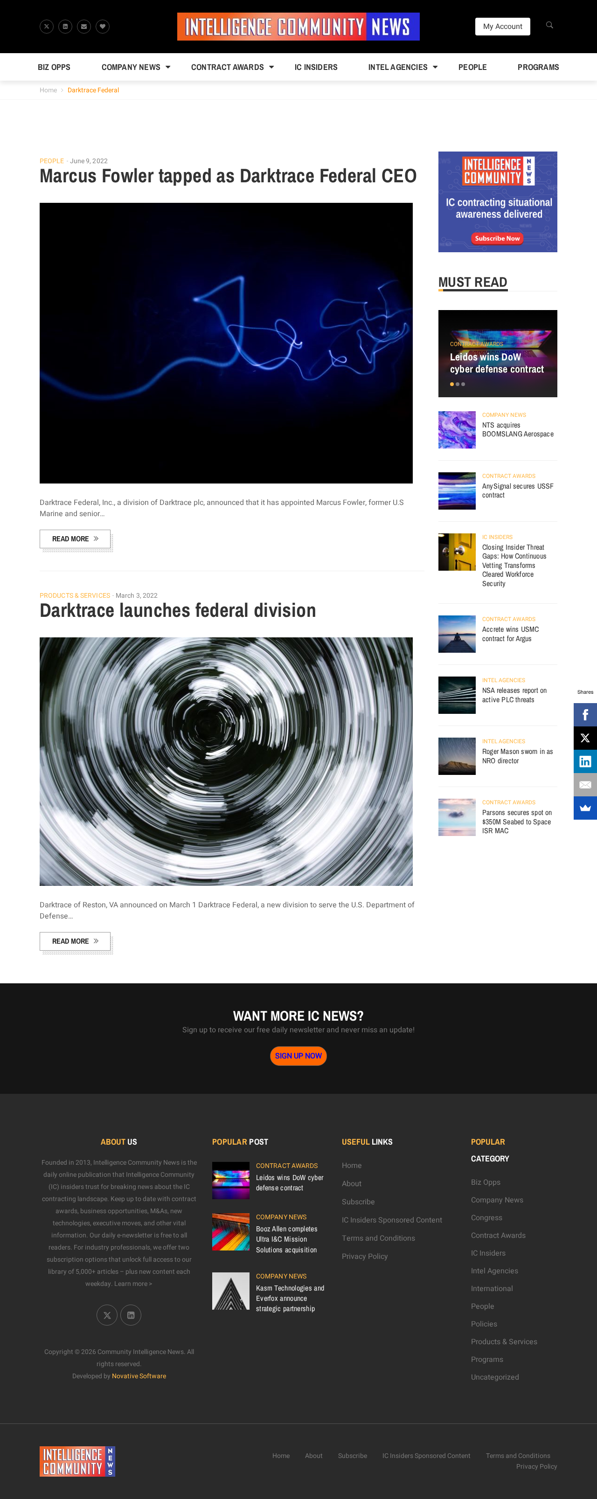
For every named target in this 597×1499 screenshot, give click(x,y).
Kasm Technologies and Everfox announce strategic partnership (290, 1298)
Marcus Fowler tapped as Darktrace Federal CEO (228, 175)
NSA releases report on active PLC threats (514, 695)
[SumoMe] (585, 808)
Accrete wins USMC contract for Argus (510, 633)
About (351, 1183)
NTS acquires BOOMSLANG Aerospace (518, 429)
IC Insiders (316, 67)
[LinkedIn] (585, 761)
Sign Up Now (298, 1056)
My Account (502, 26)
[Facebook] (585, 714)
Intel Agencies (398, 67)
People (472, 67)
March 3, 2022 (137, 596)
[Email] (585, 784)
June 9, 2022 (89, 161)
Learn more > (133, 1284)
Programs (538, 67)
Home (48, 90)
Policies (484, 1324)
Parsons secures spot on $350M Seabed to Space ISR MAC (517, 821)
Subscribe (358, 1202)
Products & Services (75, 596)
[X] (585, 738)
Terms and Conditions (378, 1238)
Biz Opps (54, 67)
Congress (486, 1217)
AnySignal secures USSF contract (518, 490)
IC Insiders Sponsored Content (392, 1220)
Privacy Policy (365, 1256)
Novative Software (139, 1376)
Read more (70, 538)
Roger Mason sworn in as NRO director (518, 756)
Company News (131, 67)
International (492, 1288)
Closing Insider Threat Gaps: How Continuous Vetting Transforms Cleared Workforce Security (514, 565)
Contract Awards (227, 67)
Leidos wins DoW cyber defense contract (497, 363)
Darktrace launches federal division (178, 610)
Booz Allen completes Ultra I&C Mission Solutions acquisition (287, 1238)
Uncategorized (495, 1377)
